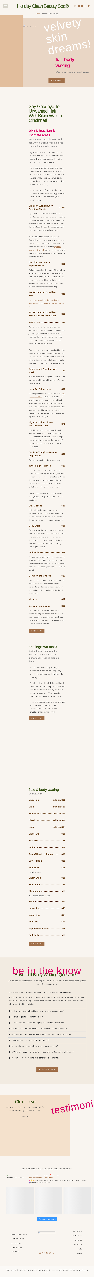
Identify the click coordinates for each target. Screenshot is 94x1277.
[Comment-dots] (85, 6)
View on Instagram (48, 1219)
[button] (5, 6)
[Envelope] (82, 6)
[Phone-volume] (89, 6)
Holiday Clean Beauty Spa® (42, 6)
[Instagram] (75, 6)
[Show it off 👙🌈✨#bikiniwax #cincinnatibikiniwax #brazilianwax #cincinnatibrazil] (20, 1200)
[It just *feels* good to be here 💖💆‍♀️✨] (48, 1200)
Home (38, 14)
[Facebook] (78, 6)
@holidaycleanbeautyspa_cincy (41, 1178)
